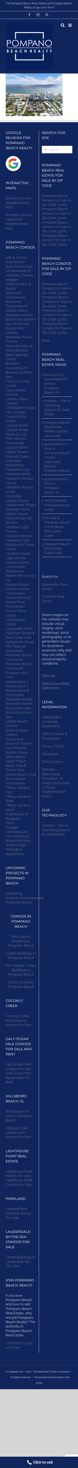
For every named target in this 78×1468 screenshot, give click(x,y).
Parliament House (20, 642)
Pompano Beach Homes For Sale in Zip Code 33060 (56, 200)
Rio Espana (14, 695)
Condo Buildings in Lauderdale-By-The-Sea (20, 1261)
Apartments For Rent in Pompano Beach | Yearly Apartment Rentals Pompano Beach (57, 457)
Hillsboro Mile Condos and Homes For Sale (18, 1132)
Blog (45, 340)
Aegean (12, 280)
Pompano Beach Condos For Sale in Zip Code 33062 (57, 301)
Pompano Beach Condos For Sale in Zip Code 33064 (57, 314)
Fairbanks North (18, 474)
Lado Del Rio (16, 558)
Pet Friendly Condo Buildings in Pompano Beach (21, 970)
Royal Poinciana (19, 708)
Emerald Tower (18, 456)
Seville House (17, 752)
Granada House (18, 509)
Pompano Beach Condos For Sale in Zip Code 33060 (57, 288)
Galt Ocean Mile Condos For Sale (19, 1066)
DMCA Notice (52, 762)
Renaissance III (17, 690)
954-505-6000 (45, 7)
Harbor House (17, 514)
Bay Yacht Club (18, 324)
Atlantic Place (16, 311)
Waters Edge (16, 845)
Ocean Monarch (18, 598)
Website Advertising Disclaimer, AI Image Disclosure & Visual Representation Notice (55, 783)
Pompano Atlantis (19, 315)
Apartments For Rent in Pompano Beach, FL (56, 485)
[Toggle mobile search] (63, 25)
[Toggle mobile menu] (70, 25)
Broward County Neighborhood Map (18, 202)
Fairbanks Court (18, 470)
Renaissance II (17, 686)
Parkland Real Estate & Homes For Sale (18, 1213)
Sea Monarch (16, 748)
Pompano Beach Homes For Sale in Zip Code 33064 (56, 226)
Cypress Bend (17, 447)
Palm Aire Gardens (21, 633)
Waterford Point (18, 841)
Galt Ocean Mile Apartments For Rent (18, 1077)
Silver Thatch (16, 761)
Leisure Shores (17, 562)
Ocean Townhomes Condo (15, 619)
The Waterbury (17, 836)
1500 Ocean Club (19, 266)
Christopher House (20, 408)
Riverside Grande (19, 699)
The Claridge (16, 412)
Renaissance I (16, 682)
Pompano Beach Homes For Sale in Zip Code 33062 (56, 213)
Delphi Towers (17, 452)
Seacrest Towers (19, 743)
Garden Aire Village (21, 505)
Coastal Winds (17, 425)
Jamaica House (18, 553)
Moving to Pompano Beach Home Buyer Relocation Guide (57, 527)
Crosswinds (15, 443)
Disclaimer (50, 754)
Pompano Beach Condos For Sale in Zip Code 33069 (57, 328)
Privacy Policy (53, 746)
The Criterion (16, 439)
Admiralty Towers (19, 275)
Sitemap (48, 676)
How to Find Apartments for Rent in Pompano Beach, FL (56, 384)
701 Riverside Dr (18, 271)
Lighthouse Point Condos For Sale (19, 1182)
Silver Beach (16, 757)
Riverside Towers (19, 704)
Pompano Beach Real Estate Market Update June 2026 (57, 429)
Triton (10, 823)
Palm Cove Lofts (19, 637)
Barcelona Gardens (21, 319)
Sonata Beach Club (21, 774)
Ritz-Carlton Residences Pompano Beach (21, 941)
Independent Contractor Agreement (52, 721)
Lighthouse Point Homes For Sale (19, 1173)
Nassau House (17, 584)
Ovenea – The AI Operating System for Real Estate (57, 407)
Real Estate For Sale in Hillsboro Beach (18, 1115)
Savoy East (14, 739)
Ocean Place (16, 611)
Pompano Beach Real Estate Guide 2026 (57, 548)
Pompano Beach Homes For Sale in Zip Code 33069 (56, 240)
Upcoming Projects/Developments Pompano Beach (25, 897)
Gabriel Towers (17, 501)
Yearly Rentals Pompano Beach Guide (57, 505)
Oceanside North (19, 629)
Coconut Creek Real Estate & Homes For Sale (18, 1020)
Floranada (14, 496)
